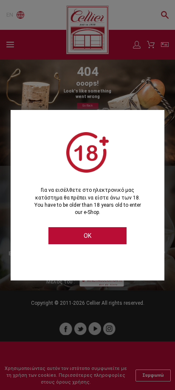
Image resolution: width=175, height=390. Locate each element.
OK (87, 235)
